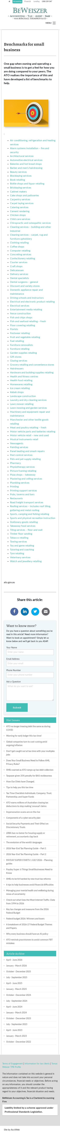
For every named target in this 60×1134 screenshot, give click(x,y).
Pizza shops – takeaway (22, 475)
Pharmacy (15, 463)
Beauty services (18, 172)
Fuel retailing (17, 341)
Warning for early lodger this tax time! (24, 736)
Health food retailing (21, 380)
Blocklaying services (21, 176)
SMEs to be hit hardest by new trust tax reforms (28, 879)
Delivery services (19, 274)
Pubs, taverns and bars (22, 494)
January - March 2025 (16, 989)
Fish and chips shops (21, 317)
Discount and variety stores (25, 286)
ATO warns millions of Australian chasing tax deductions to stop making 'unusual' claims (27, 804)
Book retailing (17, 180)
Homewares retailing (21, 384)
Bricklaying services (20, 187)
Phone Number (13, 670)
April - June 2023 (14, 1030)
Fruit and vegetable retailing (25, 337)
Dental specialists (19, 278)
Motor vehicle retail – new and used (29, 435)
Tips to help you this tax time (19, 787)
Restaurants (16, 498)
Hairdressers (17, 368)
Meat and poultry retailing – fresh (28, 427)
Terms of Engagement (12, 1064)
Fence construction (20, 313)
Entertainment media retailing (26, 309)
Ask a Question (13, 682)
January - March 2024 (16, 1013)
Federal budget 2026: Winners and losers (25, 919)
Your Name (11, 648)
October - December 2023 (18, 1018)
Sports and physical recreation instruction (32, 518)
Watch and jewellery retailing (26, 561)
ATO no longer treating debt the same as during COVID (28, 728)
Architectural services (22, 156)
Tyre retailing (17, 553)
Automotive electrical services (26, 160)
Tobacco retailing (19, 538)
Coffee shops (17, 246)
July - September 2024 (16, 1001)
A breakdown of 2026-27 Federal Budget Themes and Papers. (29, 926)
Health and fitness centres (24, 376)
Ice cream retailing (20, 388)
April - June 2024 (14, 1007)
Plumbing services (19, 483)
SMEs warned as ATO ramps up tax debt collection (29, 770)
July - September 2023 (16, 1024)
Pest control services (21, 455)
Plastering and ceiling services (26, 479)
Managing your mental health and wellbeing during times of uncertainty (30, 892)
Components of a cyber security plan (23, 818)
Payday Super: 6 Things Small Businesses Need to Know (29, 871)
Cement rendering (19, 211)
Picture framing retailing (23, 471)
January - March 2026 (16, 966)
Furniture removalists (21, 345)
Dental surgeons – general (24, 282)
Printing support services (23, 490)
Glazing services (18, 361)
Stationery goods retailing (24, 522)
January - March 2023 (16, 1036)
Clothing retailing (19, 242)
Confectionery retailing (22, 258)
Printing (14, 486)
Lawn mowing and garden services (28, 408)
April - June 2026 (14, 960)
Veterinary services (20, 557)
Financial (27, 1)
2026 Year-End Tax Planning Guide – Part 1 (26, 848)
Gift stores (15, 357)
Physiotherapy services (22, 467)
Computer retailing (20, 250)
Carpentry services (20, 199)
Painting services (19, 447)
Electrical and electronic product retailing (32, 301)
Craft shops (16, 266)
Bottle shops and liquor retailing (27, 183)
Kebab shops (17, 392)
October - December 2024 (18, 995)
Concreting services (20, 254)
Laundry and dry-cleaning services (28, 400)
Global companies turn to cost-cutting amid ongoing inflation (26, 744)
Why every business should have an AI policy (27, 934)
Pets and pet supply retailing (25, 459)
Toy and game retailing (22, 545)
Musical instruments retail (24, 439)
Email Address (13, 659)
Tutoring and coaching (22, 549)
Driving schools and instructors (27, 298)
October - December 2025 (18, 971)
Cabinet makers (18, 191)
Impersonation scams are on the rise (23, 812)
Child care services (20, 219)
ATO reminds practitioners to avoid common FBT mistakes (29, 941)
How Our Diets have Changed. (20, 781)
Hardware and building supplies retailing (31, 372)
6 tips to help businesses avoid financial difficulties (30, 885)
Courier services (18, 262)
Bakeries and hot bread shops (26, 164)
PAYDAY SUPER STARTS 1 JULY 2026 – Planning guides (29, 862)
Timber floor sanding (21, 534)
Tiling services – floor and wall (26, 530)
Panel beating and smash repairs (27, 451)
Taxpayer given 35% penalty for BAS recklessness (29, 776)
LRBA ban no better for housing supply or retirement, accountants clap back (25, 835)
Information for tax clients (37, 1064)
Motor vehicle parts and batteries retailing (32, 431)
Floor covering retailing (22, 325)
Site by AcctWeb (12, 1130)
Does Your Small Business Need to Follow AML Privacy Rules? (28, 762)
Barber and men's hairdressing (26, 168)
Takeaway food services (22, 526)
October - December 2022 (18, 1042)
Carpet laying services (22, 203)
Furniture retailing (19, 349)
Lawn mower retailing (21, 404)
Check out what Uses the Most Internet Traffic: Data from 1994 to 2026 (30, 902)
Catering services (19, 207)
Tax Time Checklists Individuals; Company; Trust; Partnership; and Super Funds (29, 795)
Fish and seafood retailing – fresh (28, 321)
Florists (14, 329)
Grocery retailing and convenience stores (32, 365)
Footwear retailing (20, 333)
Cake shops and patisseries (24, 195)
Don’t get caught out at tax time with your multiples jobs (30, 753)
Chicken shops (18, 215)
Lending (37, 1)
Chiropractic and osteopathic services (30, 223)
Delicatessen (17, 270)
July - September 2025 (16, 977)
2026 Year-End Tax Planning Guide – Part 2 (26, 854)
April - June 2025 (14, 983)
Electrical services (19, 305)
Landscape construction (23, 396)
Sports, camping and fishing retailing (29, 514)
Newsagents (16, 443)
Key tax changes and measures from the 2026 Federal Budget (27, 911)
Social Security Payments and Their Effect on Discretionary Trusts (27, 825)
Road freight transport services (26, 502)
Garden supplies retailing (23, 353)
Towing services (18, 541)
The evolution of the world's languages (24, 842)
